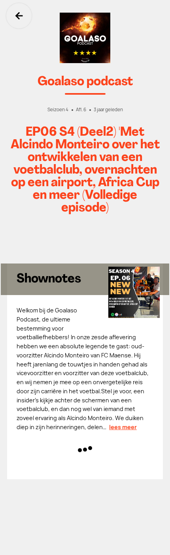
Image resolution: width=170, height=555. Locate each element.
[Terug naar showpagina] (85, 38)
